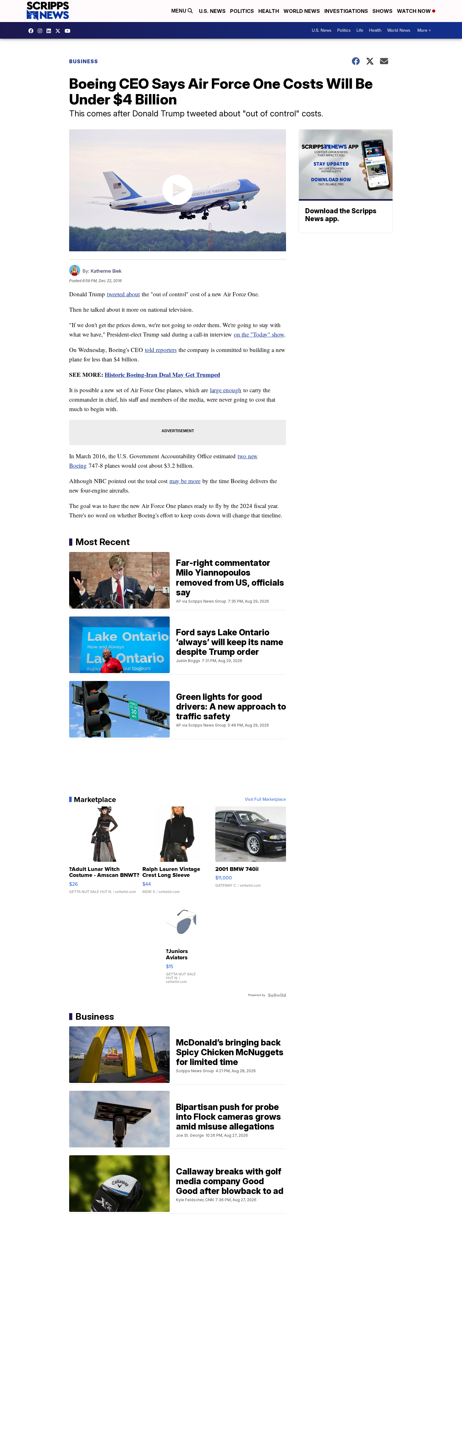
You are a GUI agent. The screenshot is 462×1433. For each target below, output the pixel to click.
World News (301, 11)
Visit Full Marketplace (265, 799)
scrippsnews (32, 30)
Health (268, 11)
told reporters (161, 350)
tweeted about (123, 294)
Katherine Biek (106, 271)
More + (424, 30)
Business (83, 61)
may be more (185, 481)
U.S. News (212, 11)
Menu (179, 11)
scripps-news (50, 30)
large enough (225, 390)
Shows (382, 11)
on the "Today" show (259, 334)
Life (359, 30)
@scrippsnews (69, 30)
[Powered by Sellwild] (277, 995)
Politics (242, 11)
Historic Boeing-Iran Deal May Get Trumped (162, 374)
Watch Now (414, 11)
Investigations (346, 11)
